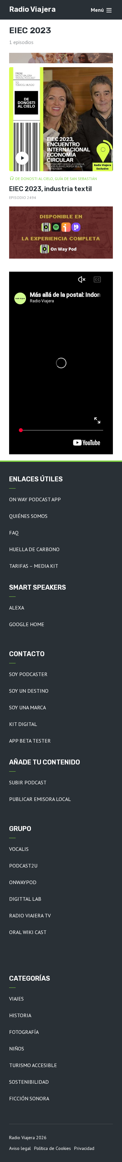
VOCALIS (19, 849)
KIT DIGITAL (23, 724)
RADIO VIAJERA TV (30, 915)
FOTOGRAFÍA (24, 1032)
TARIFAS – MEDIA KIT (33, 566)
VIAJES (16, 998)
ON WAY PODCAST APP (35, 499)
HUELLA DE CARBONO (34, 549)
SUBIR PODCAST (28, 782)
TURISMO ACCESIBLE (33, 1065)
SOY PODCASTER (28, 674)
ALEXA (16, 607)
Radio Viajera (32, 9)
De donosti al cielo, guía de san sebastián (56, 178)
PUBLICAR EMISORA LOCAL (40, 799)
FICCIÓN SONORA (29, 1098)
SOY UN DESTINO (28, 690)
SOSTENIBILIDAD (29, 1082)
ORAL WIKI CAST (28, 932)
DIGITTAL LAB (25, 899)
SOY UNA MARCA (27, 707)
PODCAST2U (23, 865)
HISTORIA (20, 1015)
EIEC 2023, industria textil (50, 189)
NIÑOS (16, 1048)
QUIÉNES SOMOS (28, 516)
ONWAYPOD (22, 882)
